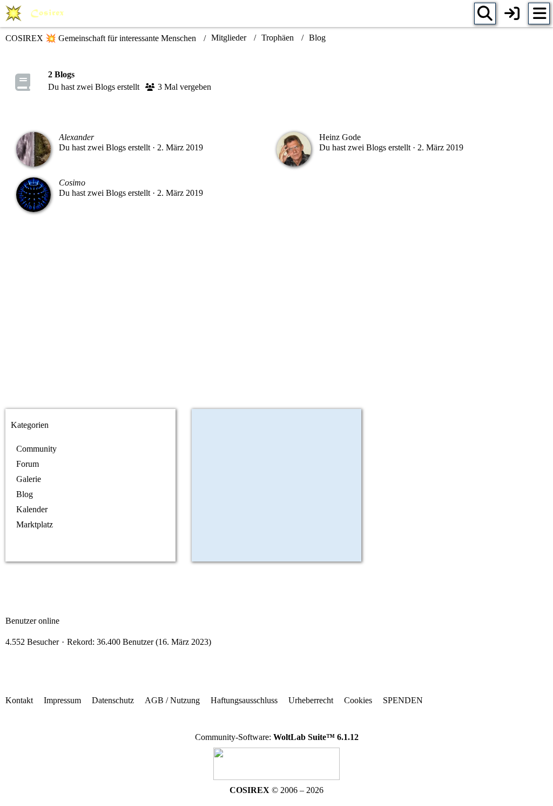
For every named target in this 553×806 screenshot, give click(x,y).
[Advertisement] (276, 315)
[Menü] (539, 13)
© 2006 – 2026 (276, 790)
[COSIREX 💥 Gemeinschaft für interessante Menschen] (36, 13)
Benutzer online (32, 620)
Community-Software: (277, 737)
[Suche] (485, 13)
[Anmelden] (512, 13)
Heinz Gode (340, 137)
